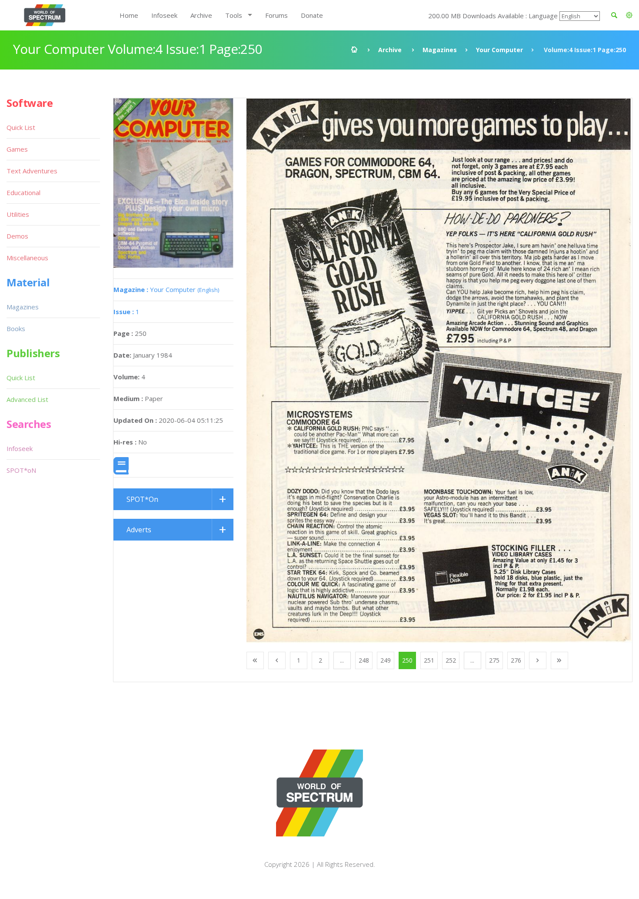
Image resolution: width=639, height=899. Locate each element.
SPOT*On (142, 499)
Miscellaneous (27, 257)
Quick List (21, 127)
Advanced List (27, 399)
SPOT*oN (21, 470)
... (342, 660)
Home (129, 15)
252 (451, 660)
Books (16, 328)
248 (364, 660)
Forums (276, 15)
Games (17, 149)
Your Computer (499, 50)
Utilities (18, 214)
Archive (201, 15)
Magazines (440, 50)
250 (407, 660)
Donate (312, 15)
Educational (23, 192)
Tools (233, 15)
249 (385, 660)
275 (494, 660)
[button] (629, 15)
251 (429, 660)
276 (516, 660)
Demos (17, 236)
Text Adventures (32, 170)
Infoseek (164, 15)
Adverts (138, 529)
